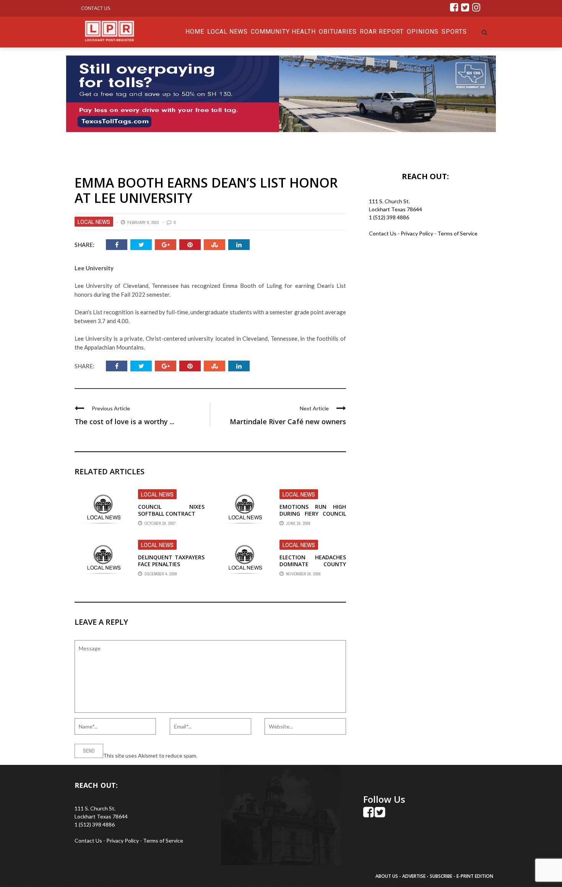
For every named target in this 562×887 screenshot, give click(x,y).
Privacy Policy (417, 233)
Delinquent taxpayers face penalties (171, 561)
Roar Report (382, 31)
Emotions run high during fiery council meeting (312, 513)
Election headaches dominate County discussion (312, 564)
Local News (227, 31)
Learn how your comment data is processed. (250, 755)
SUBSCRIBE (441, 876)
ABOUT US (387, 876)
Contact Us (95, 8)
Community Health (283, 31)
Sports (454, 31)
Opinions (423, 31)
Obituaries (338, 31)
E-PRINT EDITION (474, 876)
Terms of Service (457, 233)
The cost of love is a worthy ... (124, 421)
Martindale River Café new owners (288, 421)
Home (194, 31)
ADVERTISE (414, 876)
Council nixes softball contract (171, 510)
